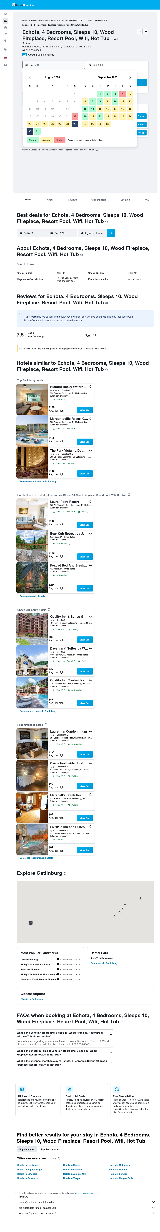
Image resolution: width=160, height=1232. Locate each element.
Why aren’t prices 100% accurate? (37, 1213)
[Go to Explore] (5, 40)
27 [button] (59, 124)
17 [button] (37, 116)
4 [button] (45, 101)
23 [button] (29, 124)
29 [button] (74, 124)
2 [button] (30, 101)
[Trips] (5, 49)
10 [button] (37, 109)
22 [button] (74, 116)
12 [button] (52, 109)
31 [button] (37, 131)
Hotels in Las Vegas (27, 1165)
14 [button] (67, 109)
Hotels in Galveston (27, 1178)
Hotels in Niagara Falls (121, 1178)
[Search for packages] (5, 34)
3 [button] (37, 101)
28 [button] (67, 124)
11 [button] (44, 109)
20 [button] (59, 116)
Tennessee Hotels (69, 20)
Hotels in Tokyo (71, 1178)
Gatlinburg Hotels (94, 20)
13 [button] (59, 109)
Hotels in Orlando (72, 1169)
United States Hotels (40, 20)
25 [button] (44, 124)
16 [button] (29, 116)
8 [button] (75, 101)
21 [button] (67, 116)
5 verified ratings (45, 54)
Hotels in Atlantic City (74, 1173)
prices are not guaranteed (86, 1193)
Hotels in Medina (118, 1169)
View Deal (85, 409)
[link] (37, 481)
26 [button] (52, 124)
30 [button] (29, 131)
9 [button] (30, 109)
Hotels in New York (27, 1173)
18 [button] (44, 116)
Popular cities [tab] (26, 1149)
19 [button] (52, 116)
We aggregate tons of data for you (37, 1208)
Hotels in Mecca (71, 1165)
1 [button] (75, 94)
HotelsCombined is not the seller (37, 1202)
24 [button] (37, 124)
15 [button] (74, 109)
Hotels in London (118, 1173)
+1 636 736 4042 (31, 50)
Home (25, 20)
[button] (5, 4)
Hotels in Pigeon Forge (29, 1169)
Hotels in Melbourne (119, 1165)
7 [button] (67, 101)
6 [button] (60, 101)
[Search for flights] (5, 14)
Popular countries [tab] (50, 1149)
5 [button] (52, 101)
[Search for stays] (5, 21)
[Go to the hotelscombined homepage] (23, 4)
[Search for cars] (5, 27)
